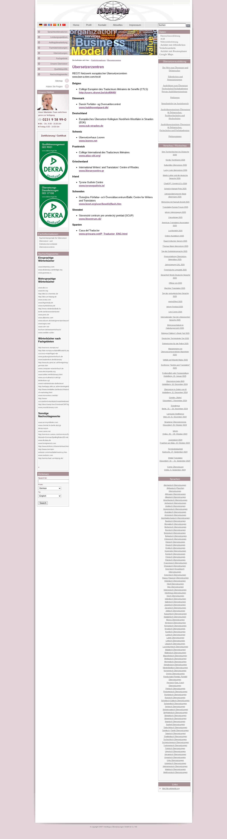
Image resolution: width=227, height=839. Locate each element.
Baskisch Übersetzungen (175, 521)
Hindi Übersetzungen (175, 584)
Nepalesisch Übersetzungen (175, 665)
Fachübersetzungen (59, 48)
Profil (88, 25)
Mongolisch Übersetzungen (175, 662)
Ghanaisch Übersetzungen (175, 566)
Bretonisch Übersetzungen (175, 533)
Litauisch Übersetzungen (175, 644)
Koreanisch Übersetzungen (175, 626)
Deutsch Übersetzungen (175, 545)
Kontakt (102, 25)
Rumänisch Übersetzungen (175, 695)
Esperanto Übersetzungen (175, 551)
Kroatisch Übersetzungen (175, 629)
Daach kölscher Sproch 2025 (175, 241)
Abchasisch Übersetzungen (175, 485)
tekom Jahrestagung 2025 (175, 212)
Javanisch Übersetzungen (175, 608)
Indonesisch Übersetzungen (175, 590)
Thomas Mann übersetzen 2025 (175, 246)
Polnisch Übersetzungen (175, 689)
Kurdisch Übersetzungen (175, 632)
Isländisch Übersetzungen (175, 599)
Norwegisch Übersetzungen (175, 671)
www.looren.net (88, 140)
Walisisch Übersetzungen (175, 769)
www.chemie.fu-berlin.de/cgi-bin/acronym (49, 426)
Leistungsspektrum (59, 37)
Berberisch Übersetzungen (175, 527)
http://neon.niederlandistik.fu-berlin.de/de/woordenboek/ (49, 310)
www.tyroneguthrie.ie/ (92, 185)
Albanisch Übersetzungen (175, 497)
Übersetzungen (61, 53)
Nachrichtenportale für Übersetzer (53, 238)
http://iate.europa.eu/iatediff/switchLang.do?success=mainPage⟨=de (55, 352)
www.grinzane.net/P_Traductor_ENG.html (103, 233)
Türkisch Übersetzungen (175, 748)
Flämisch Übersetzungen (175, 560)
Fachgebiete (62, 58)
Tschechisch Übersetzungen (175, 739)
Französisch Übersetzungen (175, 563)
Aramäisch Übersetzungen (175, 512)
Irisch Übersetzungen (175, 596)
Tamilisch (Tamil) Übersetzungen (175, 730)
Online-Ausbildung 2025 (174, 236)
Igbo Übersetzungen (175, 587)
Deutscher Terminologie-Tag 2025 (175, 338)
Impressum (135, 25)
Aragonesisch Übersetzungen (175, 509)
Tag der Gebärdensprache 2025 (174, 251)
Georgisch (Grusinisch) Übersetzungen (174, 570)
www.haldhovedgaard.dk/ (93, 107)
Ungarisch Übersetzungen (175, 757)
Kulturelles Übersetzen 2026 (175, 165)
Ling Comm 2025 (175, 312)
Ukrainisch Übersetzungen (175, 754)
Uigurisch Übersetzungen (175, 751)
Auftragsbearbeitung (59, 42)
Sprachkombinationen (58, 32)
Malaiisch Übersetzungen (175, 650)
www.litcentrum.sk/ (90, 218)
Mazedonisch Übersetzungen (175, 656)
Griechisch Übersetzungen (175, 575)
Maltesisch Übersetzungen (175, 653)
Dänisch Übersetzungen (175, 542)
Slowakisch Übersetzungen (175, 716)
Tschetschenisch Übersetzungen (175, 742)
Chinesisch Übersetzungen (175, 539)
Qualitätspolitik (61, 69)
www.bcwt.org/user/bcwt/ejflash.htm (100, 203)
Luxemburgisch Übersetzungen (175, 647)
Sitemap (59, 81)
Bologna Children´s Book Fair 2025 (175, 333)
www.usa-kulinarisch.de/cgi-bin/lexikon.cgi (49, 378)
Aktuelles (117, 25)
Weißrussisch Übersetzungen (175, 772)
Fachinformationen (98, 60)
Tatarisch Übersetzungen (175, 733)
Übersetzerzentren (47, 247)
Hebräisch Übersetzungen (175, 581)
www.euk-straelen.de (91, 125)
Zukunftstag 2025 (175, 217)
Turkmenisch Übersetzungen (175, 745)
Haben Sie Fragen (54, 86)
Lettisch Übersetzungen (175, 641)
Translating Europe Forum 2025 (175, 207)
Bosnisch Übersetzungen (175, 530)
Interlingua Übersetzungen (175, 593)
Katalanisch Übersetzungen (175, 617)
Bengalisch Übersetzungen (175, 524)
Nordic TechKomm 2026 (175, 160)
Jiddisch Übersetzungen (175, 611)
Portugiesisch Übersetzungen (175, 692)
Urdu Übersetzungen (175, 760)
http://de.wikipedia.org (171, 788)
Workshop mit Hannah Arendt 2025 (175, 202)
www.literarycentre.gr (91, 170)
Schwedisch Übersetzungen (175, 704)
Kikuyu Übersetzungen (175, 620)
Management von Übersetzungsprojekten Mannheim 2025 (175, 352)
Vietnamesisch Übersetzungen (175, 766)
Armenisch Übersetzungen (175, 515)
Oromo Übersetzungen (175, 674)
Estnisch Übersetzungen (175, 554)
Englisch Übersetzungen (175, 548)
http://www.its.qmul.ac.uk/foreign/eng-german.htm (53, 363)
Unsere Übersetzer (59, 64)
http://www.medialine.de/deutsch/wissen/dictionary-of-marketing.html (58, 390)
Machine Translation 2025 (174, 288)
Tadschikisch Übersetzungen (175, 727)
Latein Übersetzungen (175, 638)
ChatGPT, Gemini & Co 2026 (175, 183)
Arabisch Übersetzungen (175, 506)
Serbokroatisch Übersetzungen (175, 710)
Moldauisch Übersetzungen (175, 659)
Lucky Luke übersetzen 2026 (175, 170)
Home (76, 25)
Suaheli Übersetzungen (175, 724)
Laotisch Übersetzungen (175, 635)
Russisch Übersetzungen (175, 698)
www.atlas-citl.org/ (90, 155)
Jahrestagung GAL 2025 (175, 265)
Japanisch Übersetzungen (175, 605)
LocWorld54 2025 (175, 231)
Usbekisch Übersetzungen (175, 763)
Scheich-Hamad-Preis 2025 (175, 189)
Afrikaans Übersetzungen (175, 494)
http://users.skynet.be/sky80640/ (97, 92)
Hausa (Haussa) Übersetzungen (175, 578)
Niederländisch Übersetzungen (175, 668)
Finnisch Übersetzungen (175, 557)
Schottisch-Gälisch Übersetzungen (175, 701)
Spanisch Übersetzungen (175, 721)
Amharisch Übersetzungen (175, 503)
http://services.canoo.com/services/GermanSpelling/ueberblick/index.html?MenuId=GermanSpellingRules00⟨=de (68, 435)
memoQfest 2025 (175, 301)
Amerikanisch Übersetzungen (175, 500)
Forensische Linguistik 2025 (175, 270)
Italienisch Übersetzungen (175, 602)
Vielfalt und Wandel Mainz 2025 (175, 360)
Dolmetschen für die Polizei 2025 (175, 344)
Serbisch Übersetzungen (175, 707)
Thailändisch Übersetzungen (175, 736)
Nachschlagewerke (59, 74)
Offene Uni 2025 (175, 283)
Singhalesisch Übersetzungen (175, 713)
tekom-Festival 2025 (175, 307)
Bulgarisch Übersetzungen (176, 536)
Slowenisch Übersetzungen (175, 718)
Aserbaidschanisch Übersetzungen (175, 518)
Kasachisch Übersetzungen (175, 614)
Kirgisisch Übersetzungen (175, 623)
